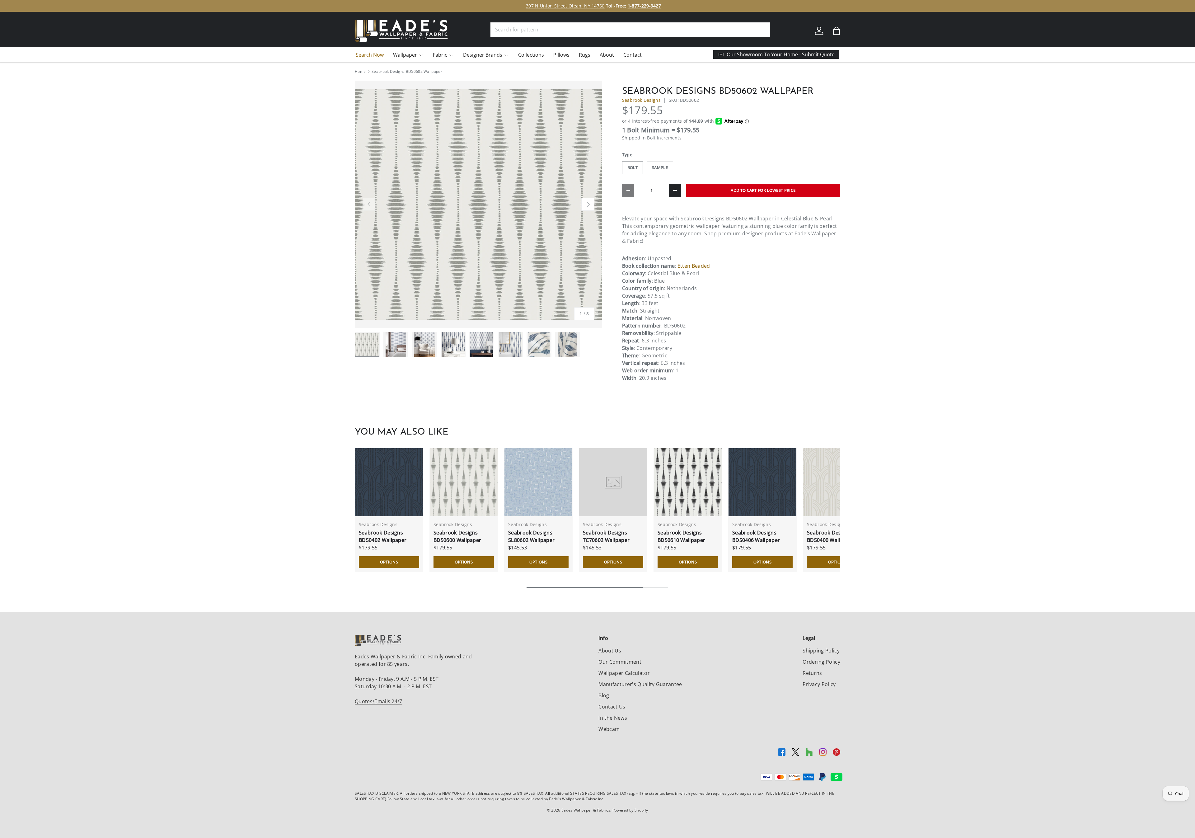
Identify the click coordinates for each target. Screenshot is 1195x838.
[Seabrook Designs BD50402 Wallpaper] (389, 482)
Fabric (440, 54)
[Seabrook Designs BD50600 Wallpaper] (464, 482)
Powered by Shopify (630, 810)
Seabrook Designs (641, 100)
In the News (612, 717)
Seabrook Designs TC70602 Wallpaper (606, 536)
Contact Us (611, 706)
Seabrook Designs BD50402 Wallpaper (382, 536)
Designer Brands (482, 54)
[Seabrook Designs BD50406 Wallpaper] (762, 482)
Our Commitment (619, 661)
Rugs (584, 54)
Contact (632, 54)
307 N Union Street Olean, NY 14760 (565, 6)
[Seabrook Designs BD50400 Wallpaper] (837, 482)
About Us (609, 650)
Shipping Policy (821, 650)
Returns (812, 673)
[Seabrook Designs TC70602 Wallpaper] (613, 482)
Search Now (370, 54)
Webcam (609, 729)
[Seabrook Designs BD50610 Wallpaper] (688, 482)
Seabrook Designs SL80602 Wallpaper (531, 536)
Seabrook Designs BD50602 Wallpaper (407, 71)
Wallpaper (405, 54)
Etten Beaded (693, 265)
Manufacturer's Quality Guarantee (640, 684)
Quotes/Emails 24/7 (378, 701)
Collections (531, 54)
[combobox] (630, 29)
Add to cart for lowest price (763, 190)
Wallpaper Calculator (623, 673)
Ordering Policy (821, 661)
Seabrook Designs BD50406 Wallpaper (756, 536)
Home (360, 71)
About (607, 54)
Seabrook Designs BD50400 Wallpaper (831, 536)
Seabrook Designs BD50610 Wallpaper (681, 536)
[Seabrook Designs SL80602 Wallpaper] (538, 482)
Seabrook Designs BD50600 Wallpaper (457, 536)
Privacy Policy (819, 684)
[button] (836, 31)
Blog (603, 695)
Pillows (561, 54)
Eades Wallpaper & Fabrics (585, 810)
